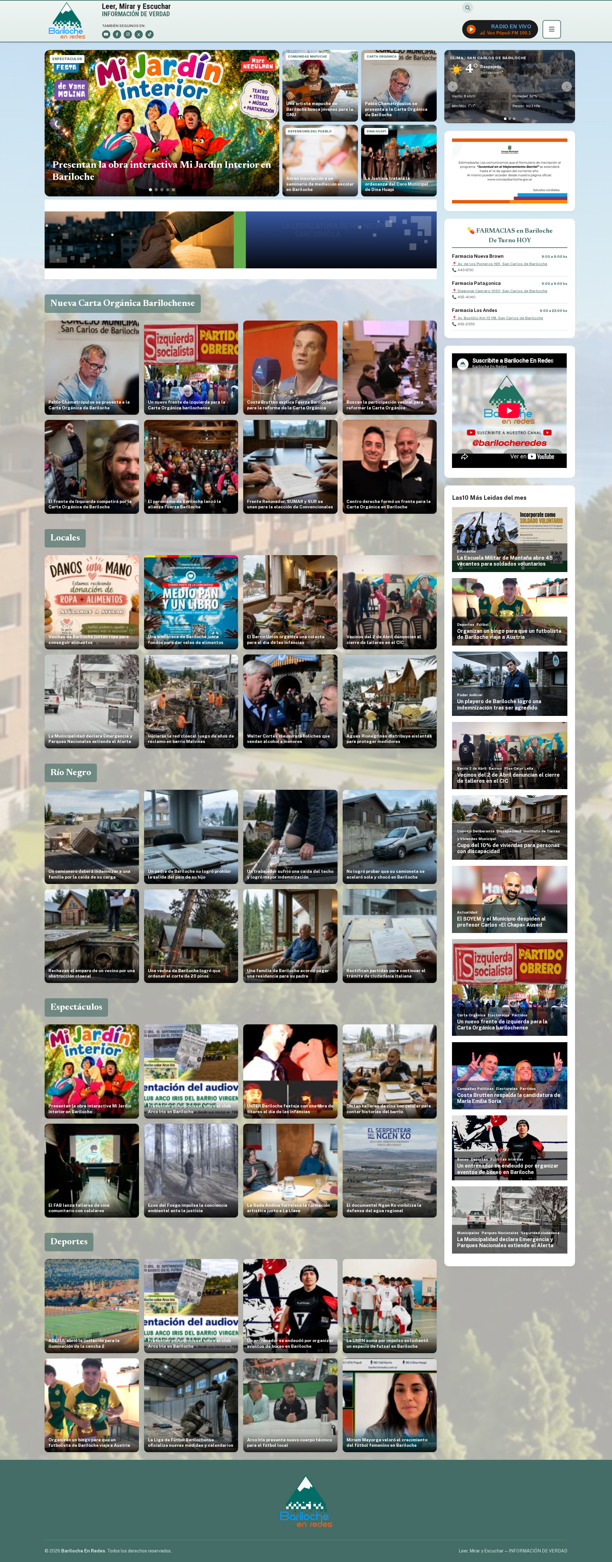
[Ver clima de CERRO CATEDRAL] (509, 118)
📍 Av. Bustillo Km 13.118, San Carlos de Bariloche (497, 318)
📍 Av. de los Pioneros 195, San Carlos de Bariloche (499, 264)
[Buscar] (467, 7)
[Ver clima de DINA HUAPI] (514, 118)
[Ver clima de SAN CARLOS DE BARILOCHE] (505, 118)
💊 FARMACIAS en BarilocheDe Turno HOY (510, 236)
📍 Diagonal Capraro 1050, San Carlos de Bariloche (499, 291)
